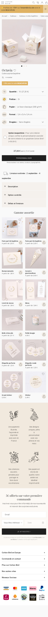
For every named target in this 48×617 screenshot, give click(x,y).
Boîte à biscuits (7, 333)
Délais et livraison (16, 203)
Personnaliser (24, 158)
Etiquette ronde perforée (30, 364)
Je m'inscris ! (24, 532)
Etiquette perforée (8, 363)
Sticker (28, 395)
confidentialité (37, 537)
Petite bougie (30, 333)
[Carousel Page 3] (26, 66)
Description (13, 186)
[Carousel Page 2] (24, 66)
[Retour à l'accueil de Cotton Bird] (8, 3)
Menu (27, 303)
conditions (14, 539)
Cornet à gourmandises (30, 272)
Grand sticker (7, 395)
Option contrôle (14, 195)
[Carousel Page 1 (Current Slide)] (21, 66)
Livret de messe (8, 303)
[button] (45, 9)
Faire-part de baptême (10, 241)
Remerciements (8, 271)
